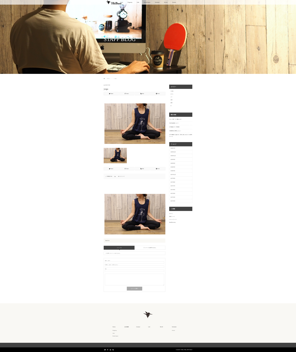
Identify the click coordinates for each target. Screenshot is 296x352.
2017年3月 (173, 201)
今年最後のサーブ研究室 (174, 126)
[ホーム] (104, 76)
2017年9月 (173, 178)
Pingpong (130, 2)
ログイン (171, 213)
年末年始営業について (173, 123)
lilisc (111, 176)
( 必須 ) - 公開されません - (111, 264)
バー (171, 96)
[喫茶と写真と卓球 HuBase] (148, 319)
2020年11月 (173, 155)
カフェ (172, 94)
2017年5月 (173, 193)
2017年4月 (173, 197)
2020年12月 (173, 151)
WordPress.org (172, 222)
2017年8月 (173, 182)
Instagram (110, 349)
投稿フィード (172, 216)
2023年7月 (173, 148)
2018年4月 (173, 170)
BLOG (108, 78)
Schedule (157, 2)
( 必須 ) (107, 260)
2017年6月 (173, 189)
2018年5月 (173, 167)
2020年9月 (173, 159)
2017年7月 (173, 185)
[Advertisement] (134, 99)
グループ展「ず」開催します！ (175, 119)
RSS (113, 349)
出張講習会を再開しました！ (175, 130)
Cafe (138, 2)
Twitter (105, 349)
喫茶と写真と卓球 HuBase (186, 349)
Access (166, 2)
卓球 (171, 102)
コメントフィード (173, 219)
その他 (172, 91)
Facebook (107, 349)
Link (149, 326)
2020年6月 (173, 163)
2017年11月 (173, 174)
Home (114, 326)
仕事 (171, 99)
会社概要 (126, 326)
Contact (174, 2)
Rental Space (147, 2)
